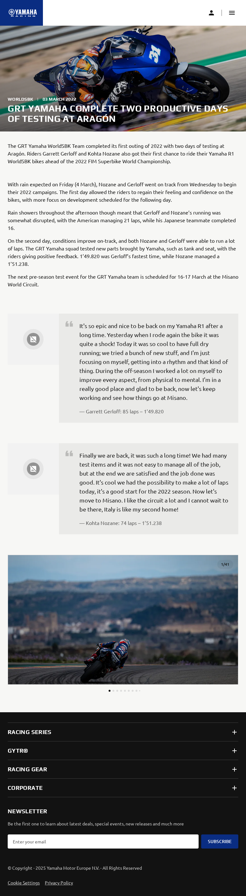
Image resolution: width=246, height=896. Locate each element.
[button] (232, 12)
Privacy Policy (59, 882)
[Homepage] (23, 13)
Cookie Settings (24, 882)
